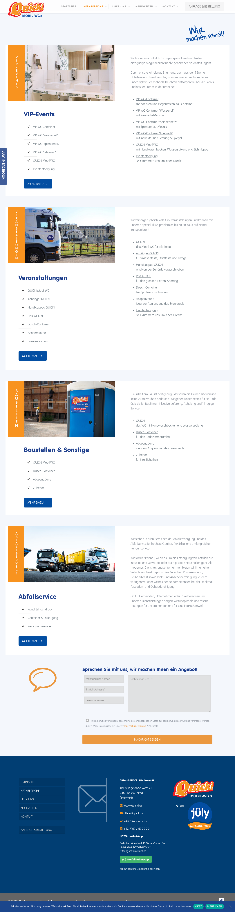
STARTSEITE (27, 782)
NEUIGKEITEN (29, 808)
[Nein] (230, 906)
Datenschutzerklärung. (135, 726)
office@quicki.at (133, 813)
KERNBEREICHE (30, 791)
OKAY (198, 906)
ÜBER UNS (27, 799)
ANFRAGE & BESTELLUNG (204, 6)
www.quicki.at (133, 805)
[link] (61, 73)
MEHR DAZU (214, 906)
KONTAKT (26, 816)
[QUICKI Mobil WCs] (26, 9)
